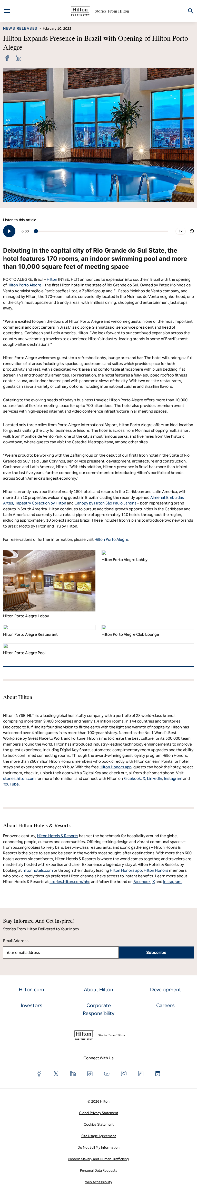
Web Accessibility (98, 1182)
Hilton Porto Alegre (24, 285)
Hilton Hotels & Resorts (57, 835)
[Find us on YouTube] (107, 1074)
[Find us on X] (56, 1074)
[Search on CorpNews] (191, 11)
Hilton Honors (156, 870)
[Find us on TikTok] (90, 1074)
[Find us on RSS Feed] (141, 1074)
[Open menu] (7, 11)
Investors (31, 1005)
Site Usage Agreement (98, 1136)
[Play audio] (9, 231)
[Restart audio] (192, 231)
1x (181, 231)
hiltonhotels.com (38, 870)
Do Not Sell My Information (98, 1147)
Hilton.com (31, 989)
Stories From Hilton (112, 11)
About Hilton (98, 989)
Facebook (142, 881)
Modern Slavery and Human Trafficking (98, 1159)
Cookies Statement (99, 1124)
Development (165, 989)
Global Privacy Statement (98, 1113)
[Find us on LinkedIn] (73, 1074)
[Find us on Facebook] (39, 1074)
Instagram (172, 881)
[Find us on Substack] (158, 1073)
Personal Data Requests (98, 1170)
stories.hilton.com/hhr (69, 881)
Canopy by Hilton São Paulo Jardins (105, 503)
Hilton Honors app (126, 870)
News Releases (20, 28)
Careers (165, 1005)
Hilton (52, 279)
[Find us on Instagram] (124, 1074)
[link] (7, 58)
